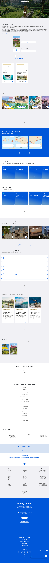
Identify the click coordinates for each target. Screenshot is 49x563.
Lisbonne (25, 475)
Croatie (9, 471)
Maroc (9, 484)
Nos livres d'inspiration (24, 521)
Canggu (24, 387)
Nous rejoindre (24, 543)
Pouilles (24, 484)
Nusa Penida (35, 106)
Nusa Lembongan (22, 106)
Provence (25, 485)
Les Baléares (24, 491)
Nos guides (24, 539)
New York (25, 482)
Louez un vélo (12, 436)
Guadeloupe (25, 477)
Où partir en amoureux (43, 485)
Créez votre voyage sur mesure (28, 434)
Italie (9, 482)
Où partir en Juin (43, 476)
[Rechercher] (41, 1)
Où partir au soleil (42, 486)
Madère (24, 493)
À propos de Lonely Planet (24, 537)
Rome (25, 486)
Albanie (9, 470)
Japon (9, 483)
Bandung (24, 369)
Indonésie (24, 9)
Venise (25, 492)
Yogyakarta (25, 377)
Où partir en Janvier (42, 470)
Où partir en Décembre (43, 483)
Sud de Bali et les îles (25, 418)
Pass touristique (43, 435)
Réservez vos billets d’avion (12, 434)
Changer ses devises (43, 436)
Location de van (12, 435)
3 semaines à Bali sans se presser (21, 146)
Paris (25, 483)
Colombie (9, 475)
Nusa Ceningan (8, 106)
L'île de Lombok (25, 399)
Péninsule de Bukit (24, 415)
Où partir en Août (43, 478)
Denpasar (25, 370)
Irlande (9, 479)
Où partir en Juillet (42, 477)
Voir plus (3, 33)
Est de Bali (25, 389)
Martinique (25, 479)
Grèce (9, 478)
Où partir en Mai (43, 475)
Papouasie (25, 413)
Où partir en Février (42, 471)
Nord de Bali (24, 403)
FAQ (24, 532)
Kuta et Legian (25, 394)
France (9, 477)
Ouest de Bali (24, 411)
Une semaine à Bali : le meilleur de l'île (35, 146)
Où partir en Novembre (43, 482)
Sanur (25, 374)
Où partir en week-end (43, 484)
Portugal (9, 486)
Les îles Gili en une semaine (8, 146)
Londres (24, 476)
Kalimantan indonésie (25, 392)
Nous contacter (24, 545)
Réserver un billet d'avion (24, 541)
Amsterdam (25, 470)
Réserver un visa (43, 434)
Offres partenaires (24, 534)
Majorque (25, 478)
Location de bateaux (12, 437)
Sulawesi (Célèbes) (24, 420)
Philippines (9, 485)
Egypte (9, 476)
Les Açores (25, 490)
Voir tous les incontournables (24, 244)
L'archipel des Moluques (24, 396)
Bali (25, 471)
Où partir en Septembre (42, 479)
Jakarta (24, 372)
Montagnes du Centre (25, 401)
